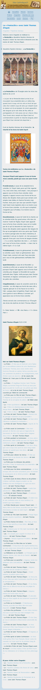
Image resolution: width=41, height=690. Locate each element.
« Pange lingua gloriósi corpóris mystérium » (20, 516)
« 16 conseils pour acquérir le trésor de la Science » (19, 535)
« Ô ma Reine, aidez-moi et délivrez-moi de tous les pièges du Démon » (20, 586)
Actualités (15, 12)
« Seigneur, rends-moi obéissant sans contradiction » (20, 561)
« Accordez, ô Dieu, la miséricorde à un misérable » (19, 463)
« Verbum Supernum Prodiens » (20, 538)
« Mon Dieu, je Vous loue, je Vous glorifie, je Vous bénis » (20, 523)
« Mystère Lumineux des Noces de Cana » (20, 667)
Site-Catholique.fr (20, 3)
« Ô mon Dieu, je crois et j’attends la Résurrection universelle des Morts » (20, 620)
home (9, 12)
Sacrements (11, 18)
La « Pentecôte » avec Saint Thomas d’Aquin (19, 27)
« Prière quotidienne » (13, 404)
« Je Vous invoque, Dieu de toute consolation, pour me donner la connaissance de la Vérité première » (20, 472)
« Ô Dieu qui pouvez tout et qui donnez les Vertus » (19, 456)
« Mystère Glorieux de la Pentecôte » (18, 663)
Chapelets (17, 15)
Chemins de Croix (28, 15)
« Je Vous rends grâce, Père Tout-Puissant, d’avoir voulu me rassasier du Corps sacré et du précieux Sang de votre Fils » (19, 640)
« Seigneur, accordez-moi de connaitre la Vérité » (19, 568)
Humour (25, 18)
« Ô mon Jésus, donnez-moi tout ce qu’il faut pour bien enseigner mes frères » (20, 613)
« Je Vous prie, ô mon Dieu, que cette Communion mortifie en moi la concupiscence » (20, 579)
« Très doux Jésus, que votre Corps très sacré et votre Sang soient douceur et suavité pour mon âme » (20, 448)
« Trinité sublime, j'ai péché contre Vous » (18, 573)
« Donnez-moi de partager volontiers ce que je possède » (20, 415)
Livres (19, 18)
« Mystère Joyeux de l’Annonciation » (18, 672)
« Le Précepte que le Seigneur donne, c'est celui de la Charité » (20, 554)
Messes (23, 12)
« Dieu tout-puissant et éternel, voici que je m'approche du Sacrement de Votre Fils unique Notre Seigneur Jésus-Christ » (19, 432)
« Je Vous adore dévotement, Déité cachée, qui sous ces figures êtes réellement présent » (20, 441)
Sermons (30, 12)
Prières (9, 15)
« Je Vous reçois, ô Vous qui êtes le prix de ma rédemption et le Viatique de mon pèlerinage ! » (20, 651)
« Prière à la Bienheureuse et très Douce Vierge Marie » (18, 408)
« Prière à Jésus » (12, 412)
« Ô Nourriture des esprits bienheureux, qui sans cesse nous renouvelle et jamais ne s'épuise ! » (20, 548)
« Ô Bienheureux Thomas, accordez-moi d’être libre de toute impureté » (18, 606)
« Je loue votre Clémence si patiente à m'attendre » (20, 420)
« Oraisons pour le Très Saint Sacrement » (21, 529)
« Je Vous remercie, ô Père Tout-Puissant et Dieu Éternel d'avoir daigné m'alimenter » (19, 627)
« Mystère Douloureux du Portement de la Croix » (19, 678)
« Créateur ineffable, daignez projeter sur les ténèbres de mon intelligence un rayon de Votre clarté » (20, 483)
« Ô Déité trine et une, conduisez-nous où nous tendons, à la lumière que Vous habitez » (20, 500)
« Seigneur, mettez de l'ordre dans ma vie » (19, 592)
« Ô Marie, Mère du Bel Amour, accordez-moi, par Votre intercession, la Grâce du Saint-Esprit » (20, 507)
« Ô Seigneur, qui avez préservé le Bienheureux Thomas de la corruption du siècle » (20, 397)
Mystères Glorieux (17, 31)
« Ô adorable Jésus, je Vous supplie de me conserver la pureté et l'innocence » (20, 598)
